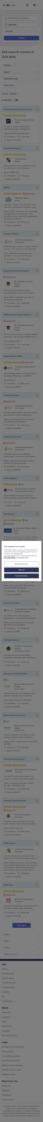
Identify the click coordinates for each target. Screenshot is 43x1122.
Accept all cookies (21, 575)
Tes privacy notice (22, 557)
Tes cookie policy (9, 557)
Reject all (21, 569)
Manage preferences (21, 564)
